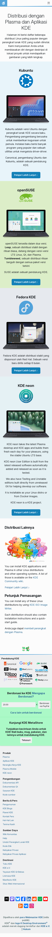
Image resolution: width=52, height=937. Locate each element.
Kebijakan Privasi (10, 850)
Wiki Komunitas (10, 834)
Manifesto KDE (9, 880)
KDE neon (7, 773)
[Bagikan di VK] (26, 904)
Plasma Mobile (9, 769)
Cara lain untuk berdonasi (26, 712)
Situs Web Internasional (14, 884)
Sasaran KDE (9, 790)
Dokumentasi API (11, 782)
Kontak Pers (8, 816)
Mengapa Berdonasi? (31, 694)
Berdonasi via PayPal (44, 704)
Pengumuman (9, 804)
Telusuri (26, 740)
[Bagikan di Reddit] (34, 897)
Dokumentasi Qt (10, 786)
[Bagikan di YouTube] (45, 897)
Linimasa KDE (9, 876)
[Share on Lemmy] (40, 897)
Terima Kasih (9, 824)
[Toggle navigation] (48, 3)
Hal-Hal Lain (8, 820)
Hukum (27, 929)
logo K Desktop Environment (31, 923)
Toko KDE (7, 864)
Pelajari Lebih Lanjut (25, 175)
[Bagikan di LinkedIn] (29, 897)
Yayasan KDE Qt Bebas (13, 872)
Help (5, 838)
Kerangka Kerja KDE (12, 765)
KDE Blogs (7, 808)
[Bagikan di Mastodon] (12, 897)
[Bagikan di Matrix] (6, 897)
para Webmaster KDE (31, 917)
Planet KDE (8, 812)
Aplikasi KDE (8, 761)
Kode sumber (9, 794)
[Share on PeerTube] (20, 904)
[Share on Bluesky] (18, 897)
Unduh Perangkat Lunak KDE (16, 842)
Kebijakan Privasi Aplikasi (14, 854)
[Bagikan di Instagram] (31, 904)
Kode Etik (7, 846)
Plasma (6, 757)
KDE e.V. (6, 868)
